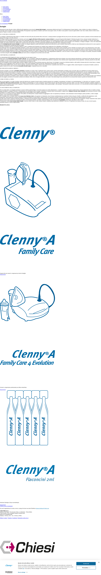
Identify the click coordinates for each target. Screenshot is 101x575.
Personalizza (85, 567)
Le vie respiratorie (7, 9)
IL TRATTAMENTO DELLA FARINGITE (10, 87)
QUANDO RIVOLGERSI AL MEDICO (9, 68)
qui (23, 568)
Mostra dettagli (21, 572)
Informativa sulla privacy (23, 518)
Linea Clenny (6, 6)
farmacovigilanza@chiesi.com (42, 508)
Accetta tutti (86, 563)
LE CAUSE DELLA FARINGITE (7, 34)
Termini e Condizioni (12, 518)
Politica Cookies (3, 518)
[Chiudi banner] (98, 562)
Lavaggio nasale (6, 10)
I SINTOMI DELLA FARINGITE (7, 55)
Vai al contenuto (3, 0)
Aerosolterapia (6, 8)
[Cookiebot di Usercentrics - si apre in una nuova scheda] (9, 572)
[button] (50, 14)
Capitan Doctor (6, 11)
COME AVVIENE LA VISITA (7, 79)
